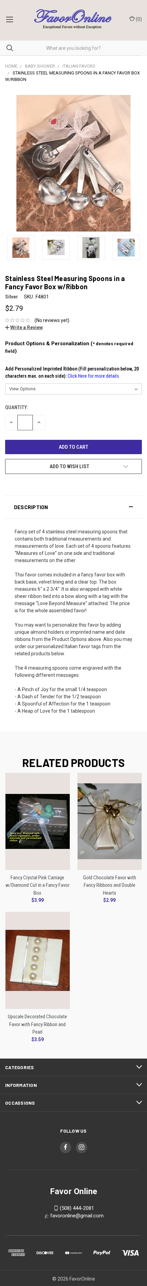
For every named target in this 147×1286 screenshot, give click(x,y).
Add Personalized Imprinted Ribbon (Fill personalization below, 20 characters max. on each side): (72, 372)
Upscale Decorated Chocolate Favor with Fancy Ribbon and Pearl (37, 1024)
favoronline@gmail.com (77, 1216)
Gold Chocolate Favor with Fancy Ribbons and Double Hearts (109, 885)
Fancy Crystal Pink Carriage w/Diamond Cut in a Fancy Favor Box (37, 885)
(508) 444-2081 (77, 1208)
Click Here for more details (93, 376)
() (138, 19)
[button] (73, 507)
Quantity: (16, 407)
